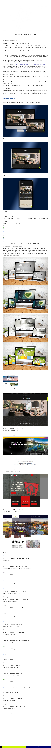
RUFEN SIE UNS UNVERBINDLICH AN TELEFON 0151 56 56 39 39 (29, 64)
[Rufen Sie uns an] (38, 747)
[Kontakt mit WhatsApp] (14, 747)
